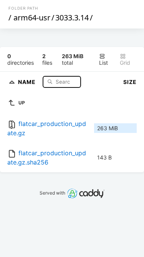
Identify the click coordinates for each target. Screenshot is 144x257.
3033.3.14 (72, 17)
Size (130, 82)
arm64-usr (31, 17)
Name (27, 81)
